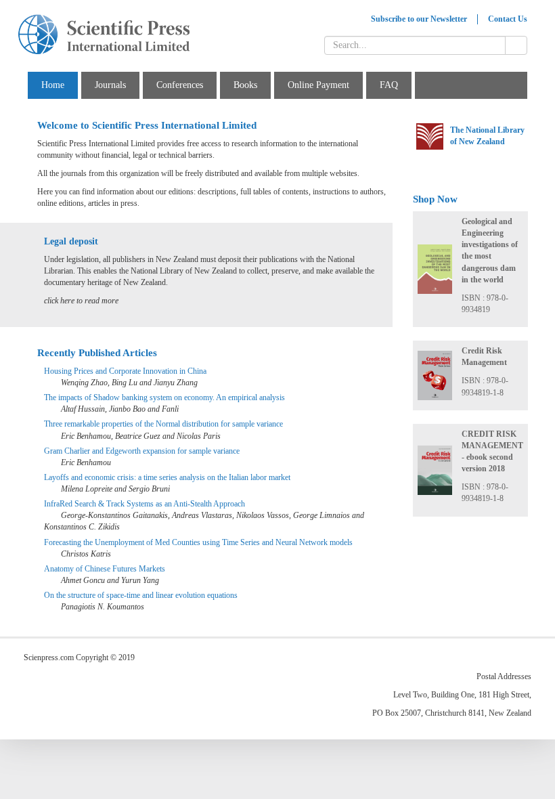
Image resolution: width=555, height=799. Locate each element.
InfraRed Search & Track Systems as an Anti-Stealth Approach (144, 504)
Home (52, 85)
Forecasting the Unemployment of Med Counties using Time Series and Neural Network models (198, 542)
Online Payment (318, 85)
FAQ (389, 85)
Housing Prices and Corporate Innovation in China (125, 371)
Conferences (179, 85)
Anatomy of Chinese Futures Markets (104, 569)
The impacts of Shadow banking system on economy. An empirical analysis (164, 397)
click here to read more (81, 300)
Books (245, 85)
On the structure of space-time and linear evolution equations (141, 595)
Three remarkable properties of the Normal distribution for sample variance (163, 424)
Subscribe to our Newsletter (419, 19)
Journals (110, 85)
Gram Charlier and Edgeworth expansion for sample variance (142, 451)
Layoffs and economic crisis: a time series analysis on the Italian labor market (167, 477)
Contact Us (507, 19)
